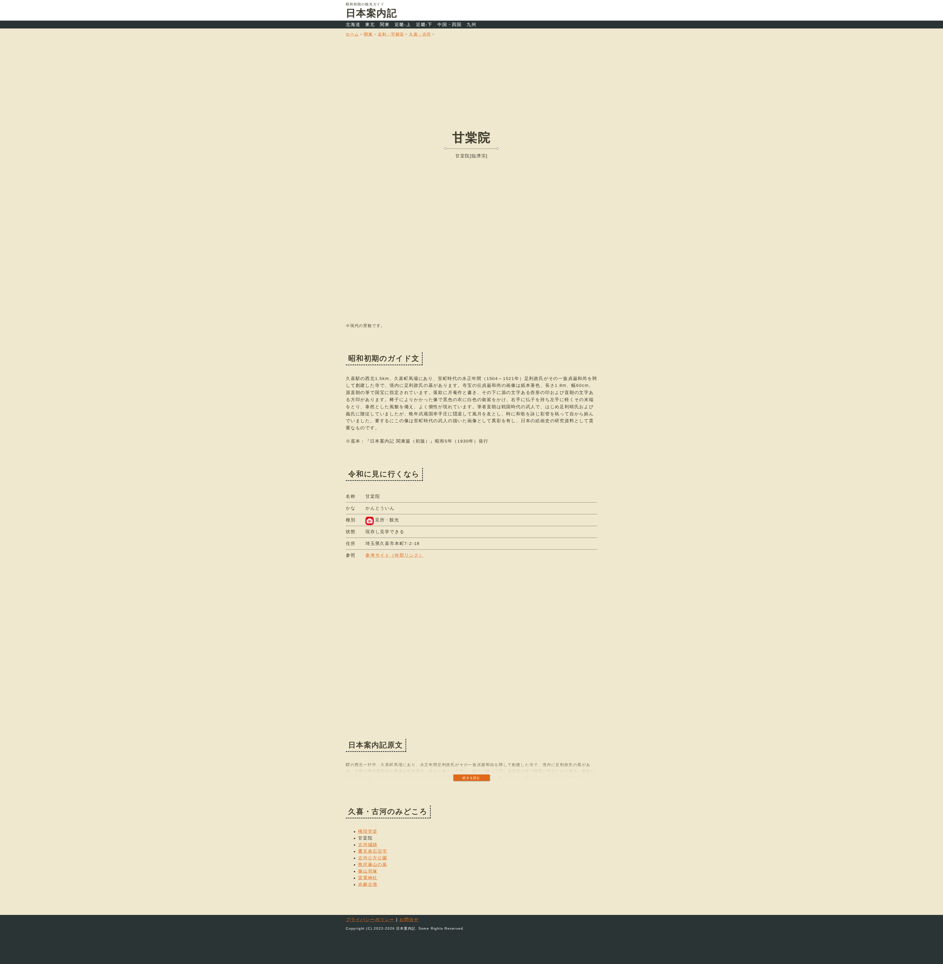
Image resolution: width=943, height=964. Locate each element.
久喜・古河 (420, 34)
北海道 (353, 24)
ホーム (352, 34)
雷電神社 (367, 877)
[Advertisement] (471, 87)
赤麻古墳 (367, 884)
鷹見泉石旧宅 (372, 851)
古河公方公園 (372, 857)
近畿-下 (424, 24)
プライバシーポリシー (370, 919)
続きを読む (471, 778)
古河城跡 (367, 844)
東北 (370, 24)
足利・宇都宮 (391, 34)
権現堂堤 (367, 831)
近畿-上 (403, 24)
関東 (385, 24)
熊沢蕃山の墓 (372, 864)
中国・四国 (449, 24)
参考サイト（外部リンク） (394, 555)
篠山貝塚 (367, 871)
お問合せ (409, 919)
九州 (471, 24)
